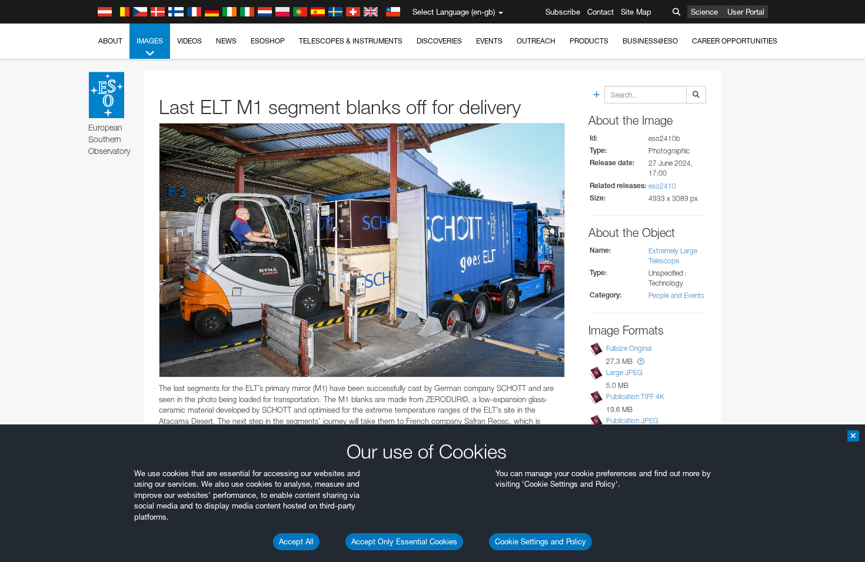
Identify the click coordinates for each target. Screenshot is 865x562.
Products (589, 40)
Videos (189, 40)
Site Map (636, 11)
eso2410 (662, 186)
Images (150, 40)
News (226, 40)
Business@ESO (650, 40)
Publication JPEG (632, 420)
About (110, 40)
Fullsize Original (628, 348)
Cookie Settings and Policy (540, 541)
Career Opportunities (734, 40)
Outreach (536, 40)
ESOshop (268, 40)
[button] (640, 361)
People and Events (676, 295)
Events (489, 40)
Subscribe (562, 11)
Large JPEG (624, 372)
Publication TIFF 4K (635, 396)
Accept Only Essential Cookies (404, 541)
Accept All (296, 541)
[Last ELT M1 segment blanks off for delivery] (361, 250)
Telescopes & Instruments (350, 40)
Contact (600, 11)
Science (704, 11)
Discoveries (439, 40)
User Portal (745, 11)
